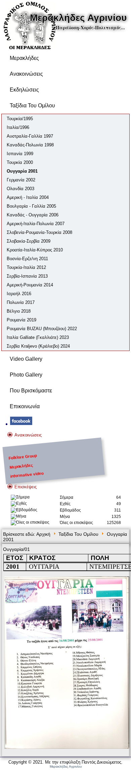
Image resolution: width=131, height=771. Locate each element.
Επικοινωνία (25, 406)
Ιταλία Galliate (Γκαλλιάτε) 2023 (38, 337)
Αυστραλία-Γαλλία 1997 (30, 136)
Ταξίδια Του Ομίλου (32, 105)
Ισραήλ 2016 (19, 293)
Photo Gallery (26, 375)
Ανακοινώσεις (26, 74)
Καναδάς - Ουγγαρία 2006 (32, 214)
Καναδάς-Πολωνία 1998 (30, 144)
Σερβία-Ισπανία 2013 (27, 276)
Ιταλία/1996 (18, 127)
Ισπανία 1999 (20, 153)
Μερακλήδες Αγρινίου (78, 17)
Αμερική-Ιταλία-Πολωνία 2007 (35, 223)
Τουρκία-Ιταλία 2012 (26, 267)
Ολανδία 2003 (20, 188)
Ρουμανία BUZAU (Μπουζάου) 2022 (42, 328)
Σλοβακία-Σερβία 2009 (28, 241)
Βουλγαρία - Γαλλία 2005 (31, 206)
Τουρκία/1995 (20, 118)
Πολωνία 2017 (21, 302)
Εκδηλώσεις (24, 90)
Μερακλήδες (24, 58)
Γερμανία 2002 (21, 179)
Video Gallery (26, 359)
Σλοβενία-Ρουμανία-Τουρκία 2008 (39, 232)
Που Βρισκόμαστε (31, 390)
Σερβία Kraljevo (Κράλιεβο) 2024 (38, 346)
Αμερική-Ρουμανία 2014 (30, 284)
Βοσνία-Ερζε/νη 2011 (27, 258)
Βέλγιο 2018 (19, 311)
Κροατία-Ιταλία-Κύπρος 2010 (35, 249)
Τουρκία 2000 (20, 162)
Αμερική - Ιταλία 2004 (28, 197)
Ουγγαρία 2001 (22, 171)
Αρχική (43, 534)
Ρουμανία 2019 (21, 319)
